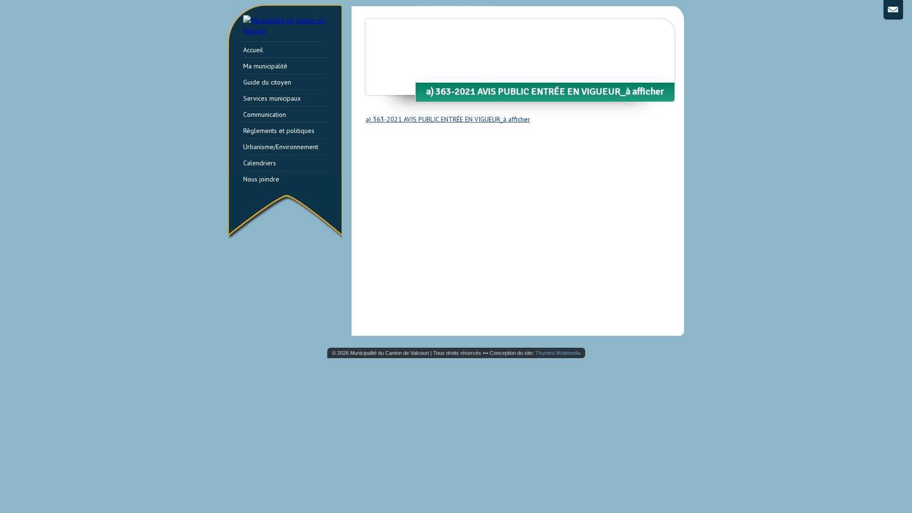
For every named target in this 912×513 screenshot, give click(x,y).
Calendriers (259, 163)
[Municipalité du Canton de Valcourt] (290, 31)
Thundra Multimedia (557, 353)
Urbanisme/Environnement (280, 146)
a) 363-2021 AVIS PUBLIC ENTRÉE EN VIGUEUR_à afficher (448, 119)
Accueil (253, 50)
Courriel (893, 9)
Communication (264, 114)
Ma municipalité (265, 66)
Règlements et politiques (278, 130)
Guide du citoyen (267, 82)
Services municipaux (272, 98)
